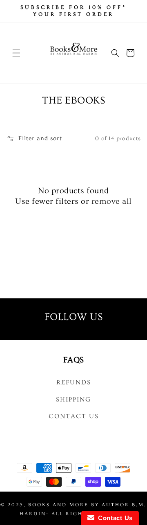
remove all (111, 201)
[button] (16, 53)
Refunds (73, 382)
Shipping (73, 399)
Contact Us (74, 416)
